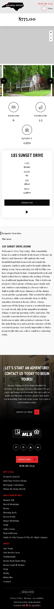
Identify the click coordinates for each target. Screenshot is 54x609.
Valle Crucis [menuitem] (9, 529)
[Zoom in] (51, 32)
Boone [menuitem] (6, 508)
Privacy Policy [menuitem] (16, 598)
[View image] (27, 80)
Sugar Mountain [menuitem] (11, 520)
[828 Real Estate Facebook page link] (16, 447)
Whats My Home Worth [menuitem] (14, 489)
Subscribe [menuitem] (8, 577)
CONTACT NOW (24, 459)
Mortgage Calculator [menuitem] (13, 485)
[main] (27, 177)
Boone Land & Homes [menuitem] (13, 565)
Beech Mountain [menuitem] (11, 504)
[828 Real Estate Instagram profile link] (23, 447)
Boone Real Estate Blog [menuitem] (14, 560)
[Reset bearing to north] (51, 39)
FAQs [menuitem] (5, 569)
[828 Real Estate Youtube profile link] (31, 447)
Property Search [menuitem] (11, 476)
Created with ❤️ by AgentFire (27, 605)
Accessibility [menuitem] (38, 598)
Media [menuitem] (6, 573)
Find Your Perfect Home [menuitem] (15, 480)
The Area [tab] (6, 239)
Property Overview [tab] (11, 233)
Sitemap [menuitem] (27, 598)
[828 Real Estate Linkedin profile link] (38, 447)
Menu (50, 8)
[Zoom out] (51, 36)
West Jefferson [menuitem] (10, 533)
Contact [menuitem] (7, 581)
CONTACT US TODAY (24, 412)
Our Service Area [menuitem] (11, 552)
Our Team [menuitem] (8, 548)
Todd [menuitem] (5, 525)
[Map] (27, 45)
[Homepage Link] (13, 6)
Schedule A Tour (27, 202)
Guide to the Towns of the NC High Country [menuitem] (25, 537)
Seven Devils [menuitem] (9, 516)
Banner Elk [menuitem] (8, 500)
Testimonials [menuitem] (9, 556)
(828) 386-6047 (45, 3)
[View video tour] (27, 212)
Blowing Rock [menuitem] (10, 512)
